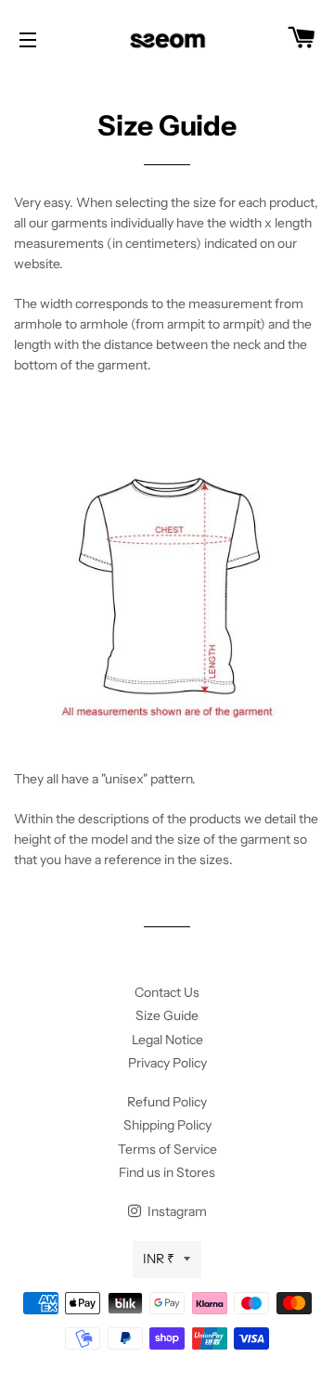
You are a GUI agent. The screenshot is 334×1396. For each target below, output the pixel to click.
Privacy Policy (167, 1062)
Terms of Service (167, 1149)
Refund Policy (167, 1101)
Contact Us (167, 992)
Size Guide (167, 1015)
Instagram (176, 1211)
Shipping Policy (167, 1125)
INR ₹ (158, 1258)
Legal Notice (167, 1039)
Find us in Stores (167, 1172)
